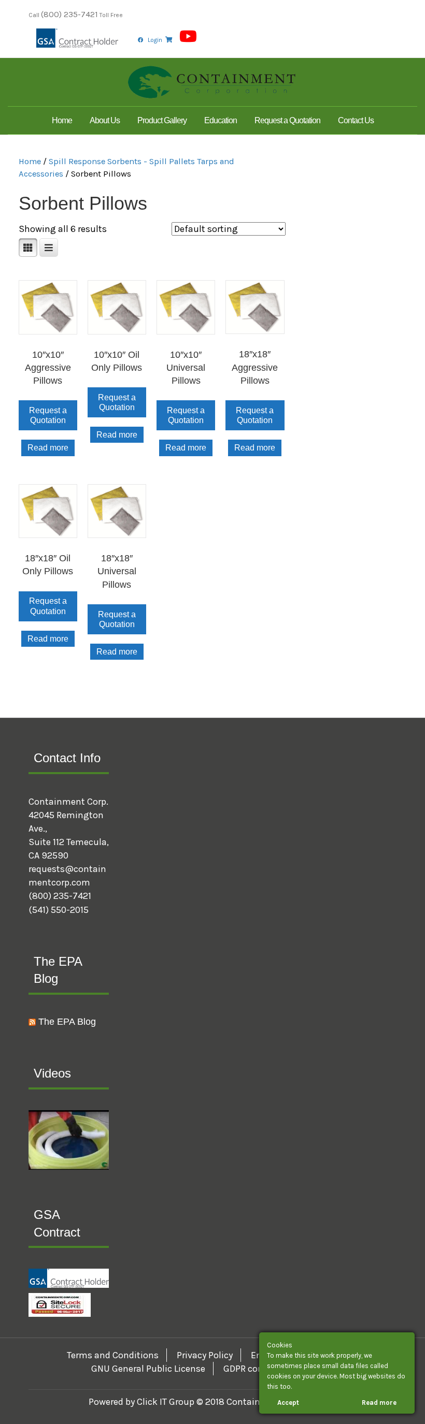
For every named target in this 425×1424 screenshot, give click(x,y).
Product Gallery (162, 120)
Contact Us (356, 120)
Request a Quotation (287, 120)
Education (220, 120)
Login (155, 39)
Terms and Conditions (113, 1355)
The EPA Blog (67, 1021)
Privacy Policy (205, 1355)
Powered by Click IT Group (142, 1401)
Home (62, 120)
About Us (105, 120)
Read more (47, 447)
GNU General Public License (148, 1368)
